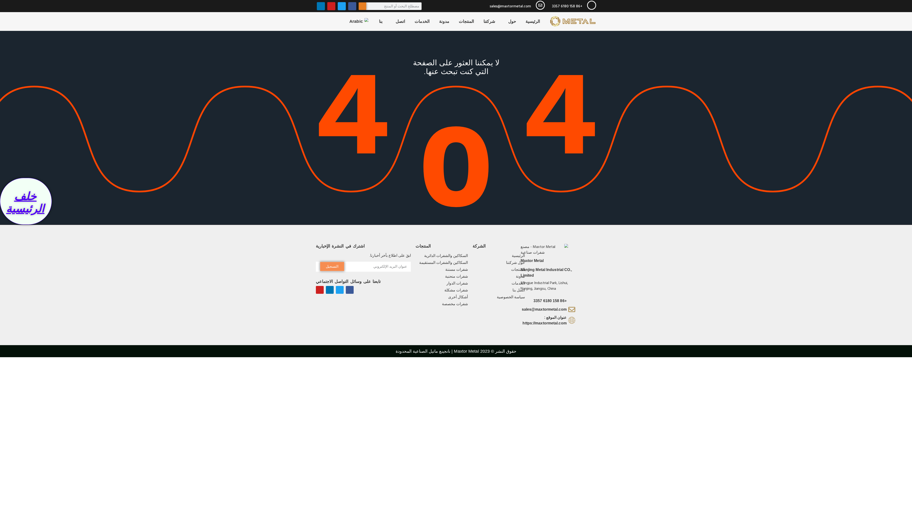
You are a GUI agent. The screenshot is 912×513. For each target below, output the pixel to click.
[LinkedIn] (321, 6)
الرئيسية (533, 21)
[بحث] (362, 6)
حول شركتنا (500, 21)
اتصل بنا (392, 21)
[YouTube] (331, 6)
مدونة (444, 21)
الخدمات (422, 21)
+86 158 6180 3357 (567, 6)
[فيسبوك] (352, 6)
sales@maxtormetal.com (510, 6)
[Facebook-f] (350, 290)
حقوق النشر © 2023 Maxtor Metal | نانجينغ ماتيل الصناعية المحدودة (456, 351)
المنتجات (466, 21)
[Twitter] (342, 6)
